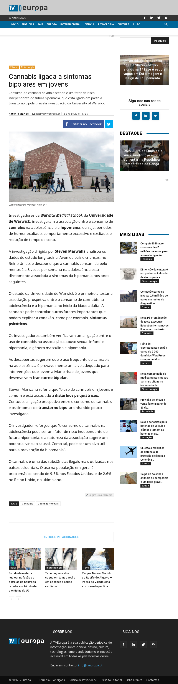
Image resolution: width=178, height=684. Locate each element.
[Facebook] (144, 18)
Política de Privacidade (83, 680)
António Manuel (19, 113)
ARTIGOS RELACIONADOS (61, 537)
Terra (86, 567)
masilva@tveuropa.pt (47, 113)
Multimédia (18, 31)
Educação (147, 333)
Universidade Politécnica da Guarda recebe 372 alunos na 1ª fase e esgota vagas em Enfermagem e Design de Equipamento (144, 69)
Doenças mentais (48, 503)
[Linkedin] (151, 18)
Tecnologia (106, 24)
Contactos (152, 680)
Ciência (89, 24)
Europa (52, 24)
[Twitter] (159, 18)
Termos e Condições (52, 680)
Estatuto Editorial (111, 680)
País (40, 24)
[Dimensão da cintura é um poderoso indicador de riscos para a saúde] (128, 274)
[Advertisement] (61, 48)
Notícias (28, 24)
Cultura (123, 24)
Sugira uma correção (100, 494)
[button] (165, 24)
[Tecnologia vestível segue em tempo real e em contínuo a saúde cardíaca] (61, 559)
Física (13, 567)
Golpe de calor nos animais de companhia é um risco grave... (154, 478)
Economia (147, 258)
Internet (146, 363)
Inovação (147, 437)
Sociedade (147, 411)
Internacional (70, 24)
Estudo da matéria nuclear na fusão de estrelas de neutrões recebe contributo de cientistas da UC (23, 582)
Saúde (145, 485)
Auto (136, 24)
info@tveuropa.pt (90, 665)
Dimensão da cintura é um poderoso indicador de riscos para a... (154, 273)
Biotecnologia (27, 67)
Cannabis (27, 503)
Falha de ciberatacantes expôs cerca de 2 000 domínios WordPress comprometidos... (153, 351)
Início (14, 24)
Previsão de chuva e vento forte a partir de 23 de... (153, 403)
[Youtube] (166, 18)
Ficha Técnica (134, 680)
